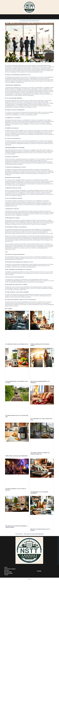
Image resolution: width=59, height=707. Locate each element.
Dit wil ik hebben (8, 573)
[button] (29, 16)
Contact (6, 574)
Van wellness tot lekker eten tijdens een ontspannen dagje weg (40, 453)
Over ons (6, 570)
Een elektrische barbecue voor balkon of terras (16, 344)
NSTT (5, 567)
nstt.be (29, 579)
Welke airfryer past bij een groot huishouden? (16, 455)
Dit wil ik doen (19, 533)
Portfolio (39, 571)
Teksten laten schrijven (10, 568)
